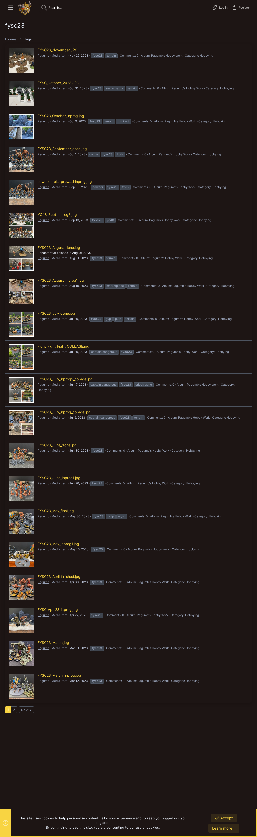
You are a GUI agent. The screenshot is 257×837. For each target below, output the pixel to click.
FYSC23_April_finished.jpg (59, 576)
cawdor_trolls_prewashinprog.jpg (65, 181)
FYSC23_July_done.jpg (56, 313)
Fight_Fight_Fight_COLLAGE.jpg (63, 346)
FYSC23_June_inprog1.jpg (59, 478)
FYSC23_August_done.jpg (59, 247)
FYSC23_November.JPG (57, 50)
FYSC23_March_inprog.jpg (59, 675)
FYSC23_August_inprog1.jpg (61, 280)
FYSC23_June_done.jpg (57, 445)
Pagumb (43, 55)
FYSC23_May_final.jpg (56, 511)
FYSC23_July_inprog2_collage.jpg (65, 379)
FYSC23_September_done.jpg (62, 148)
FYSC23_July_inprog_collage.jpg (64, 412)
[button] (10, 7)
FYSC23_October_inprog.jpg (61, 116)
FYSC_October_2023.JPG (58, 83)
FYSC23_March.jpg (53, 642)
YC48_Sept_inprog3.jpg (57, 214)
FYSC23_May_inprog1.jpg (58, 543)
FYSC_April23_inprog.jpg (58, 609)
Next (25, 710)
